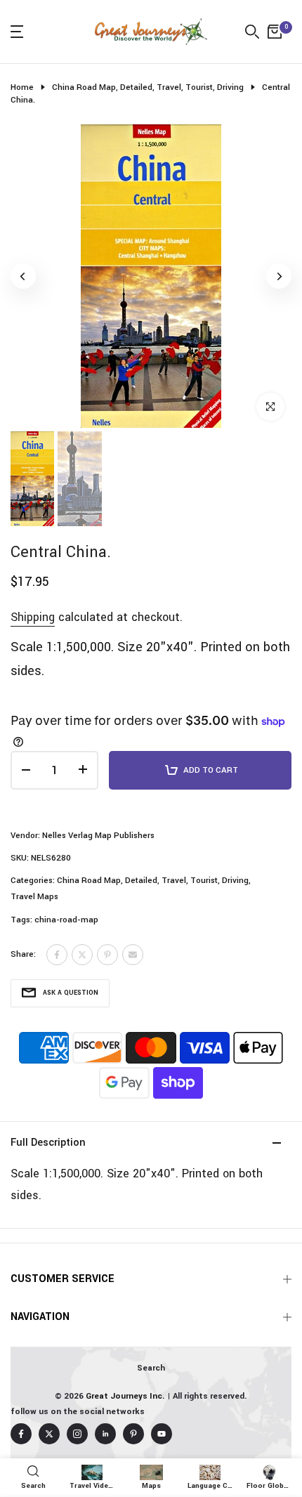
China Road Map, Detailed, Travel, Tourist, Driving (148, 87)
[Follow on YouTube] (161, 1433)
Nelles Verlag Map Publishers (98, 836)
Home (22, 87)
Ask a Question (70, 993)
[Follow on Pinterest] (133, 1433)
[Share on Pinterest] (107, 954)
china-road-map (66, 920)
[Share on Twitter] (82, 954)
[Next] (278, 276)
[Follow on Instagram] (77, 1433)
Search (151, 1368)
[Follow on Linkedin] (105, 1433)
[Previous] (23, 276)
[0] (275, 32)
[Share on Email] (132, 954)
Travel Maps (34, 897)
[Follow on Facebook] (21, 1433)
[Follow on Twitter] (49, 1433)
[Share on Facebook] (56, 954)
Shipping (33, 617)
